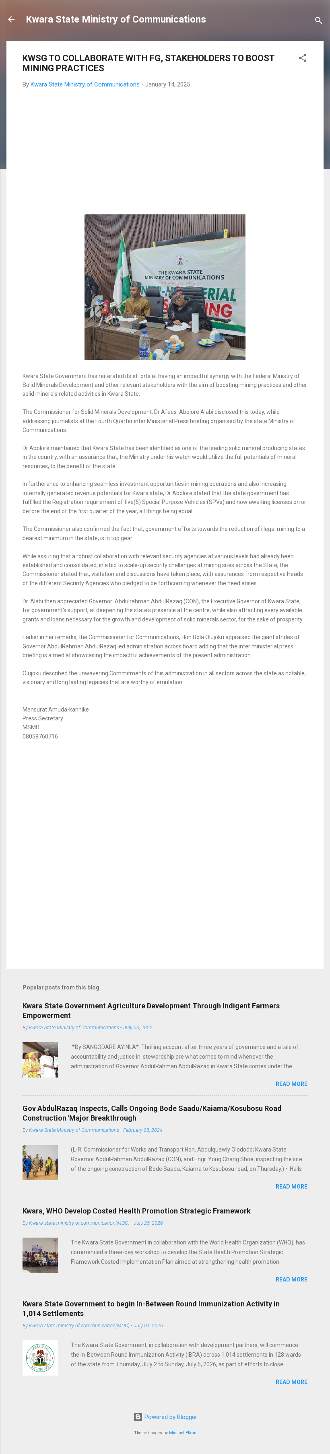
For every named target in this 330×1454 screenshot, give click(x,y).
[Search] (319, 22)
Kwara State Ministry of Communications (116, 19)
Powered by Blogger (170, 1417)
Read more (291, 1084)
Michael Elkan (182, 1432)
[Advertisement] (165, 154)
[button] (302, 59)
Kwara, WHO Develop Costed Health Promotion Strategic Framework (137, 1211)
